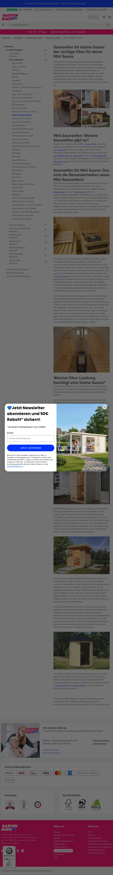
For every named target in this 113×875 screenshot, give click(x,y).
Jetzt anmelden (30, 447)
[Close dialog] (105, 407)
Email (10, 432)
